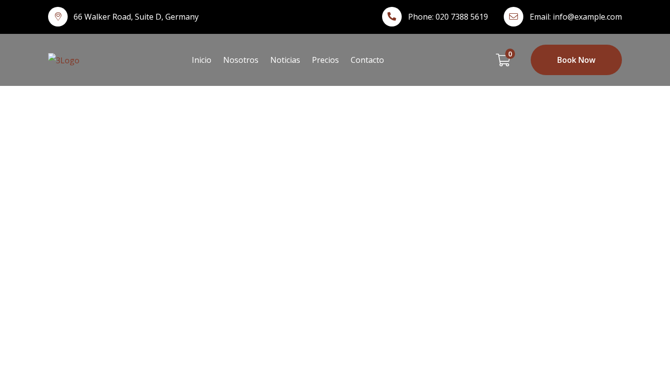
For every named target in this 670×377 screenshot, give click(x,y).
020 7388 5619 (462, 16)
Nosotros (240, 59)
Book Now (576, 59)
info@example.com (587, 16)
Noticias (285, 59)
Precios (325, 59)
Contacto (367, 59)
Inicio (201, 59)
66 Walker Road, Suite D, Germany (136, 16)
